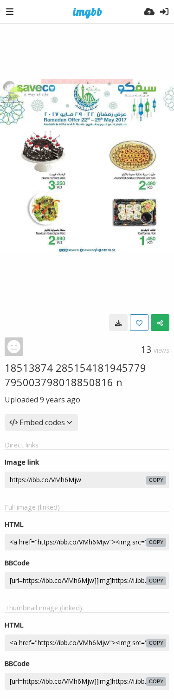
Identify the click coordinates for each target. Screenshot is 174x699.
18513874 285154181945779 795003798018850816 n (75, 375)
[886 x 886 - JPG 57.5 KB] (118, 322)
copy (156, 480)
